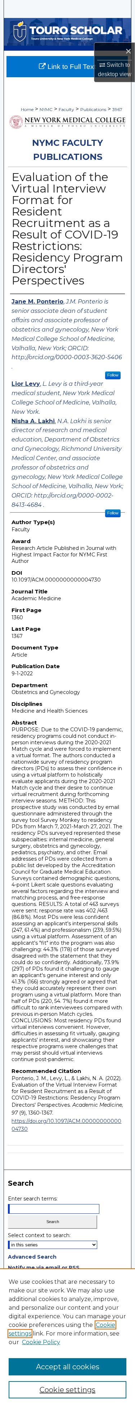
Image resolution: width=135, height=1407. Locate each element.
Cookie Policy (41, 1342)
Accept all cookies (67, 1366)
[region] (67, 1337)
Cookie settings (67, 1389)
